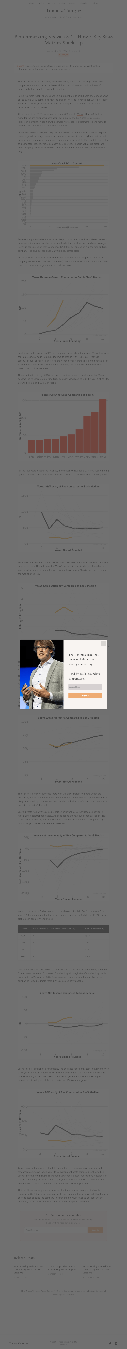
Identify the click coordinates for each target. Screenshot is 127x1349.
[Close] (103, 643)
